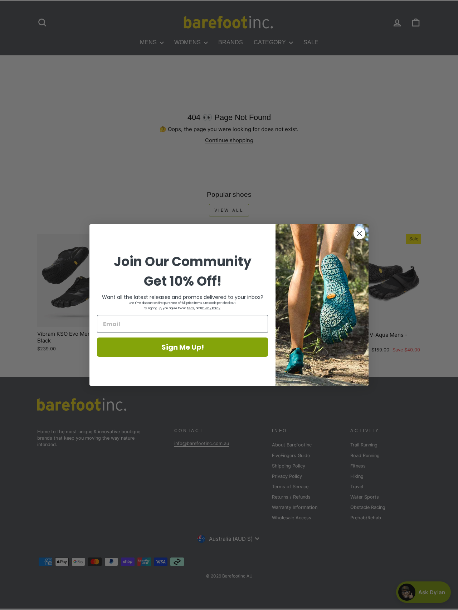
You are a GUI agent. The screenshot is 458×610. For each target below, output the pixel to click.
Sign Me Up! (182, 347)
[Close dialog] (359, 233)
